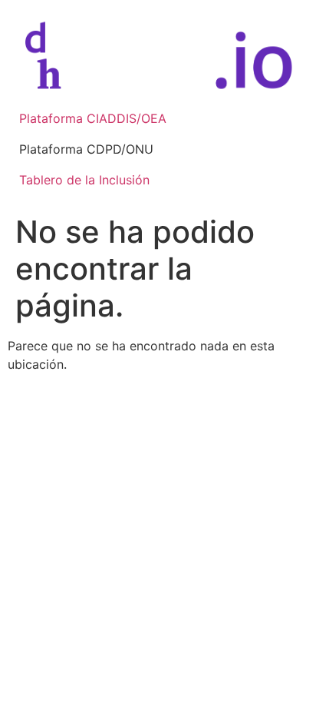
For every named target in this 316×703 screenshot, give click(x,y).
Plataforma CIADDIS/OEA (92, 118)
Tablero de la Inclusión (84, 179)
